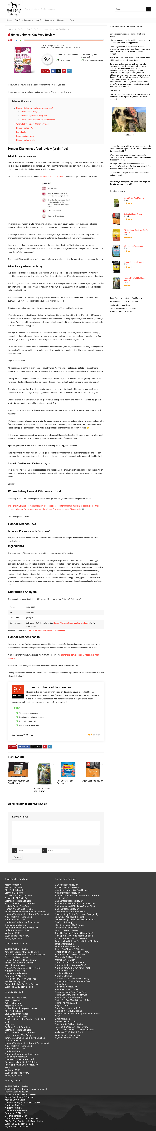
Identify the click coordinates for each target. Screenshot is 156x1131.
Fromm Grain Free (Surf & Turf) (20, 903)
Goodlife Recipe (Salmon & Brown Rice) (74, 933)
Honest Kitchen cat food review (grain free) (34, 108)
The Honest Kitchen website (51, 176)
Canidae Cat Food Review (67, 909)
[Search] (148, 9)
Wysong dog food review (17, 935)
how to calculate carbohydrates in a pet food (47, 631)
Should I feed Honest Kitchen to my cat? (38, 120)
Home (9, 20)
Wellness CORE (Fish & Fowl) (19, 987)
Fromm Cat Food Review (134, 262)
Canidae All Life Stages (16, 1016)
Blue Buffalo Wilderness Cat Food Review (25, 954)
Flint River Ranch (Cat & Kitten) (69, 925)
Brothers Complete (14, 893)
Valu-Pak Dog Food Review (121, 312)
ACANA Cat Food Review (134, 198)
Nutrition (60, 20)
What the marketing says (31, 111)
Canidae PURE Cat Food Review (70, 911)
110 (127, 216)
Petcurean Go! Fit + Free (16, 976)
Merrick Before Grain (15, 965)
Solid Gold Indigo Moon (16, 981)
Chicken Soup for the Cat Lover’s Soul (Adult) (26, 1089)
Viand (7, 1067)
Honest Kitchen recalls (25, 140)
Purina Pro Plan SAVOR (66, 1002)
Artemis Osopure (13, 884)
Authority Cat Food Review (67, 893)
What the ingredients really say (34, 116)
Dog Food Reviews (23, 20)
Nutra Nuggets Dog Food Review (123, 308)
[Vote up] (20, 40)
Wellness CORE (12, 933)
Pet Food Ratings (47, 46)
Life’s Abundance (13, 1040)
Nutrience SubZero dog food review (22, 922)
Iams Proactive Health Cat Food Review (126, 298)
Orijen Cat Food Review (92, 781)
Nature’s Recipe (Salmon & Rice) (70, 965)
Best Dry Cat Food (34, 29)
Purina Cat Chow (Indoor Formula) (71, 994)
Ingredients (21, 132)
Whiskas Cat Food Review (67, 1035)
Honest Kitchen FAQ (24, 128)
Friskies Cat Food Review (67, 927)
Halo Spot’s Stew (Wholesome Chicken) (74, 935)
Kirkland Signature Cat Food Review (72, 952)
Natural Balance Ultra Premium (69, 962)
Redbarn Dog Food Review (120, 305)
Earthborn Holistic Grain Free (19, 901)
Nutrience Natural (13, 1051)
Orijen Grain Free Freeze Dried (19, 1059)
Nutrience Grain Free (15, 919)
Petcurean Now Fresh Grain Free (20, 978)
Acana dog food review (16, 997)
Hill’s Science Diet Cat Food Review (124, 301)
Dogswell (9, 1024)
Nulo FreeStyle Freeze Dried (18, 917)
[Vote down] (16, 40)
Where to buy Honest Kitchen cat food (32, 124)
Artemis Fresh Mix (14, 1000)
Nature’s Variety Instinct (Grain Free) (22, 968)
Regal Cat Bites (62, 1005)
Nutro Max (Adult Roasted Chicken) (72, 978)
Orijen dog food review (16, 925)
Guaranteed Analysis (25, 136)
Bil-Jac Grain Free (13, 887)
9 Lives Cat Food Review (66, 884)
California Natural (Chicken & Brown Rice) (75, 906)
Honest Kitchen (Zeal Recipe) (19, 909)
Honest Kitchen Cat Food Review (21, 960)
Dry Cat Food (20, 29)
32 (127, 282)
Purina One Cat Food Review (68, 997)
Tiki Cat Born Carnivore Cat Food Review (24, 1121)
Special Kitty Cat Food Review (69, 1024)
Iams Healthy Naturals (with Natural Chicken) (76, 941)
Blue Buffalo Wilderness (16, 1013)
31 (127, 200)
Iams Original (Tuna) (64, 943)
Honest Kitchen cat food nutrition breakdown (72, 623)
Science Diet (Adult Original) (68, 1011)
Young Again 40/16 (14, 938)
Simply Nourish (62, 1019)
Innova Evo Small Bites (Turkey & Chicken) (25, 911)
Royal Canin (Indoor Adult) (67, 1008)
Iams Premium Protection (67, 946)
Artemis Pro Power (14, 1005)
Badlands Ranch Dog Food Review (21, 1008)
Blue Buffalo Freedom (15, 890)
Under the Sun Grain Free (17, 930)
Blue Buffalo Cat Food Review (69, 901)
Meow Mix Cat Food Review (68, 957)
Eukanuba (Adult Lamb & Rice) (69, 917)
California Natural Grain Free (18, 895)
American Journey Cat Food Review (18, 782)
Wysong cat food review (134, 246)
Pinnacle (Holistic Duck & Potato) (21, 1062)
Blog (72, 20)
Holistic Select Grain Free (17, 906)
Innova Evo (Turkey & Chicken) (19, 962)
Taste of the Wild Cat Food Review (42, 789)
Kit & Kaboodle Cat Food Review (70, 954)
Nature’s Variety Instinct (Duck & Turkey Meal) (27, 914)
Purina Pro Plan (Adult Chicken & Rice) (73, 1000)
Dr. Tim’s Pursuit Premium (17, 1027)
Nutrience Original (63, 976)
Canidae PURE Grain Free (17, 898)
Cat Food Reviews (44, 20)
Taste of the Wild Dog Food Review (21, 927)
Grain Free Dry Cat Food (72, 47)
